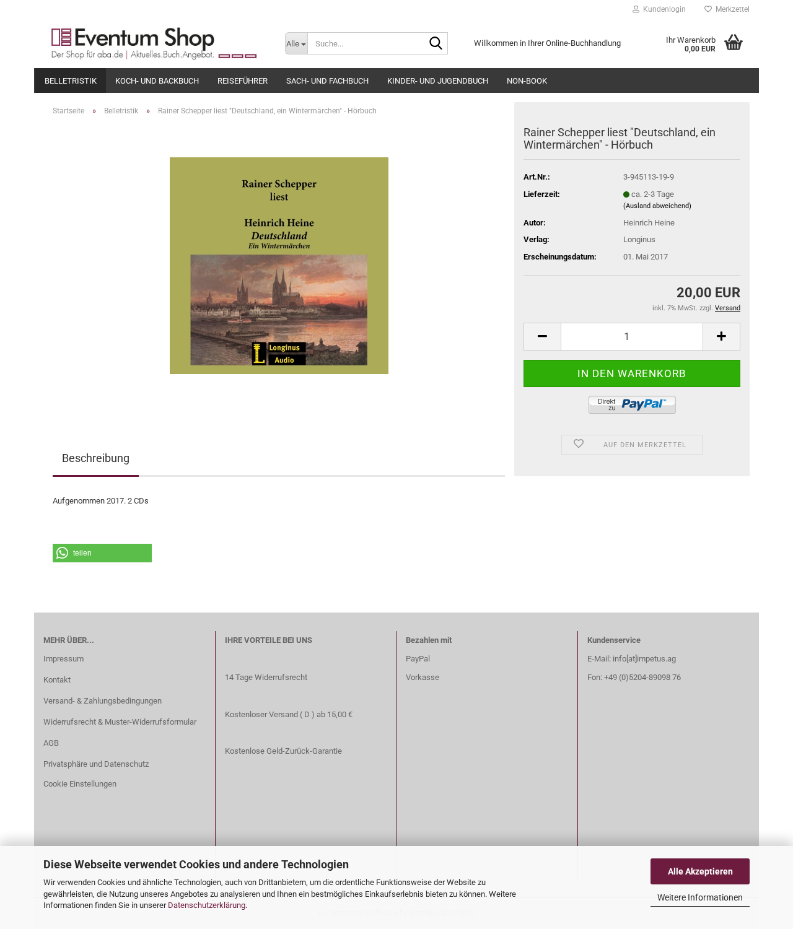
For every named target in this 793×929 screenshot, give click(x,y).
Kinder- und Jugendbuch (437, 80)
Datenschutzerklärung (206, 905)
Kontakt (57, 679)
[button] (102, 553)
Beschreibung (95, 457)
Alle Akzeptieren (700, 871)
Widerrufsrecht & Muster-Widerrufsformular (119, 721)
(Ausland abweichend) (657, 206)
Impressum (63, 658)
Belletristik (71, 80)
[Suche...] (436, 44)
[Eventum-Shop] (154, 43)
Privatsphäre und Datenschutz (96, 764)
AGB (51, 743)
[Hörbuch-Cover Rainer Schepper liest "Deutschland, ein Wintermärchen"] (279, 264)
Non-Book (527, 80)
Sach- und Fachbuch (327, 80)
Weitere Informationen (700, 897)
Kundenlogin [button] (662, 9)
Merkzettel (731, 9)
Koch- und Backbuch (157, 80)
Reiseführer (242, 80)
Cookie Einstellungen (79, 783)
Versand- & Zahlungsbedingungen (102, 700)
